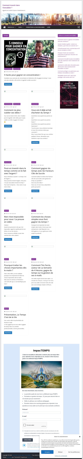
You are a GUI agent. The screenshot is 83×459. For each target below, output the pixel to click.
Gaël (17, 71)
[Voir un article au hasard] (78, 27)
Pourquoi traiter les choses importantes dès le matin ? (15, 268)
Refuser (60, 452)
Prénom (24, 409)
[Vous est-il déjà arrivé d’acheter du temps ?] (42, 96)
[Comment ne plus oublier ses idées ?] (15, 96)
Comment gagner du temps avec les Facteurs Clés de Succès (42, 171)
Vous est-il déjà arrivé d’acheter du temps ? (41, 111)
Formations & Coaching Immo (35, 27)
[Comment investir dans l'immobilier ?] (4, 27)
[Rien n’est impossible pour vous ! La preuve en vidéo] (15, 203)
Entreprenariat (8, 68)
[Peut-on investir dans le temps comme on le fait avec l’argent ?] (15, 155)
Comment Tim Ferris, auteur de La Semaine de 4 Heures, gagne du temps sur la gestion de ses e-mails (42, 270)
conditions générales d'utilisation (36, 447)
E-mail (24, 416)
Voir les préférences (74, 452)
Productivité (17, 68)
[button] (80, 436)
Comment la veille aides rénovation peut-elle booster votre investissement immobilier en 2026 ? (68, 66)
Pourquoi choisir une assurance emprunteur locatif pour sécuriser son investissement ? (68, 54)
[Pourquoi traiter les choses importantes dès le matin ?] (15, 252)
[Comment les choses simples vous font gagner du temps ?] (42, 203)
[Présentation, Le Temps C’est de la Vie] (15, 301)
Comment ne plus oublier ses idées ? (12, 111)
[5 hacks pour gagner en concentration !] (29, 54)
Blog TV (33, 162)
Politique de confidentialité (61, 456)
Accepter (47, 452)
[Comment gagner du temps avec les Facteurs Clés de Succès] (42, 155)
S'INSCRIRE (27, 440)
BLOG (20, 27)
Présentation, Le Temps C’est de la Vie (15, 315)
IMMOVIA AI (11, 27)
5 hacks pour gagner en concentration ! (22, 75)
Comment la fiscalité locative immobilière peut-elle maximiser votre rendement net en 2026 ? (68, 60)
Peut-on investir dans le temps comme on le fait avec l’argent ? (15, 171)
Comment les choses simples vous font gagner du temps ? (41, 219)
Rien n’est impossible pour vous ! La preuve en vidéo (14, 219)
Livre (48, 27)
